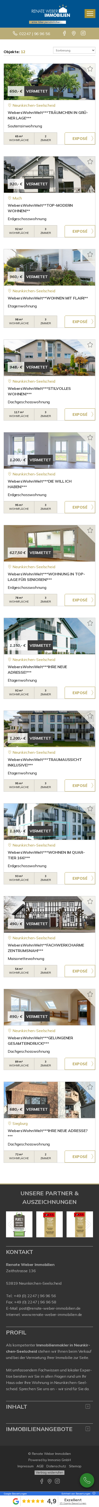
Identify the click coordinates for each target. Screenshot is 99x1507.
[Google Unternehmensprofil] (74, 33)
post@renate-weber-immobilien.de (49, 1308)
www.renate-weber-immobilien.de (52, 1314)
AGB (40, 1466)
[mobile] (90, 13)
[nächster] (87, 1224)
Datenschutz (56, 1466)
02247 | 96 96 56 (34, 33)
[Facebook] (65, 33)
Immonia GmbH (59, 1460)
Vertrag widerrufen (49, 1472)
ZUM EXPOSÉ (80, 138)
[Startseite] (49, 13)
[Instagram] (83, 33)
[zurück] (11, 1224)
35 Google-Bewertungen (73, 1503)
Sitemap (75, 1466)
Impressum (26, 1466)
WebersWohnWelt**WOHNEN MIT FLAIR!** (48, 298)
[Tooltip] (93, 1494)
